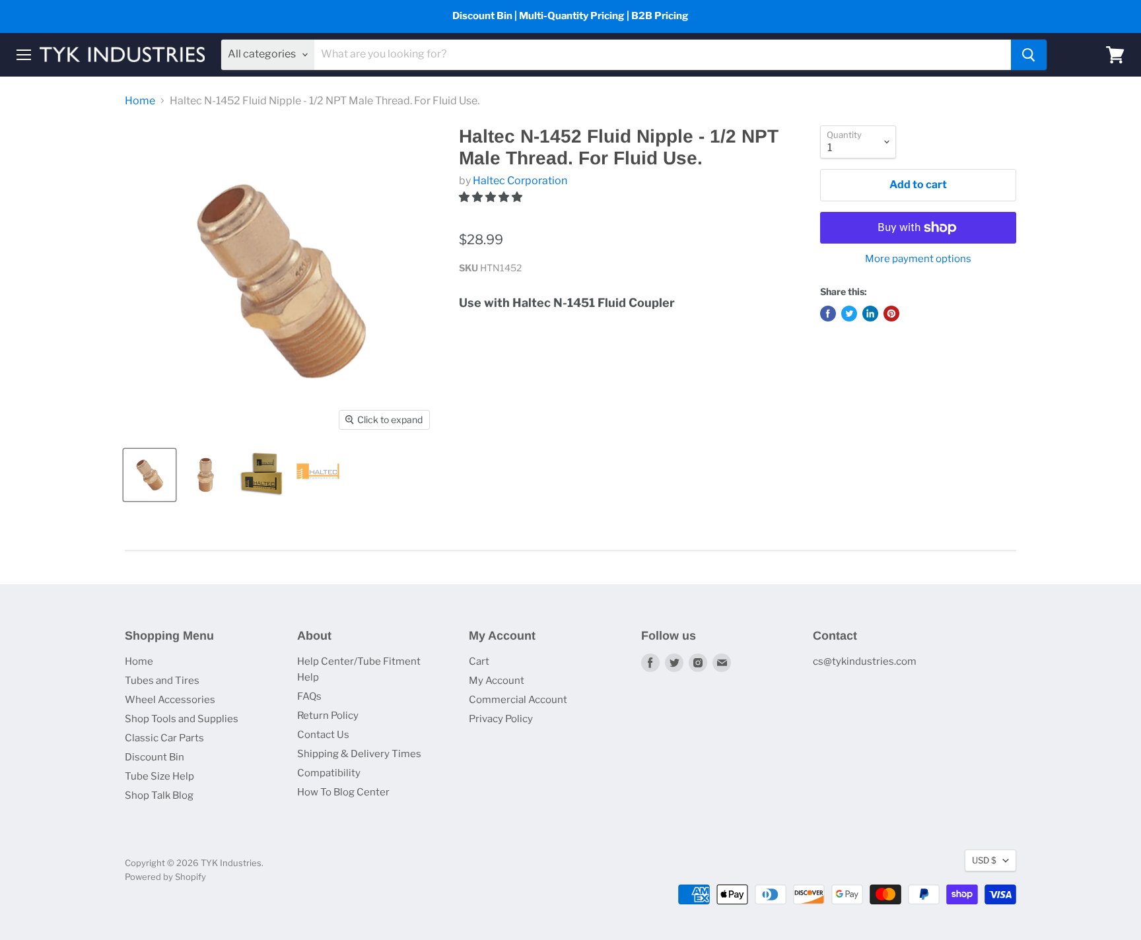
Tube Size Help (159, 776)
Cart (479, 661)
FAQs (309, 696)
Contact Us (323, 735)
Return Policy (328, 716)
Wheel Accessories (170, 700)
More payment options (918, 259)
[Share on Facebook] (828, 313)
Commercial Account (518, 700)
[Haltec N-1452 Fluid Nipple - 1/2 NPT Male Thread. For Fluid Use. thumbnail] (149, 475)
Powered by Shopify (165, 876)
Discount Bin (154, 757)
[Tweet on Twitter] (849, 313)
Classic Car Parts (164, 738)
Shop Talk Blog (159, 795)
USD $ (984, 860)
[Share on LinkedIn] (870, 313)
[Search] (1029, 55)
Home (140, 101)
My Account (496, 681)
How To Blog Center (343, 792)
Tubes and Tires (162, 681)
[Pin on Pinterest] (891, 313)
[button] (491, 197)
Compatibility (329, 773)
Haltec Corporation (520, 180)
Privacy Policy (501, 719)
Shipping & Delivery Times (359, 754)
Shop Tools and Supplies (181, 719)
